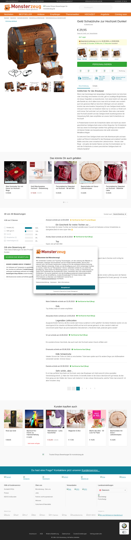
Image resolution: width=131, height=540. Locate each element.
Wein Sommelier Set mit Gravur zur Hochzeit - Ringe (14, 188)
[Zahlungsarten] (65, 478)
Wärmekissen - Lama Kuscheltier (54, 432)
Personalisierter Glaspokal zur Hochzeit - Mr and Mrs (65, 187)
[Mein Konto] (122, 7)
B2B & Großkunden (10, 497)
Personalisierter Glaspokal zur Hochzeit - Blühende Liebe (115, 188)
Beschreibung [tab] (84, 86)
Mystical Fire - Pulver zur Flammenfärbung (33, 433)
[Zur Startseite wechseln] (22, 7)
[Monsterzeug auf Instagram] (53, 526)
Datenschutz (66, 534)
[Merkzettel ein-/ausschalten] (61, 77)
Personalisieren (102, 64)
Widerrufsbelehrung (52, 534)
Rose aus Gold (11, 431)
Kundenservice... (91, 470)
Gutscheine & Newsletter (43, 504)
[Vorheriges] (6, 49)
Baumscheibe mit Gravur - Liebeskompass (90, 187)
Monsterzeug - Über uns (43, 489)
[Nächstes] (62, 49)
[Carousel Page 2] (65, 202)
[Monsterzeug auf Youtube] (78, 526)
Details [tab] (95, 86)
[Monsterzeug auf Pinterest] (70, 526)
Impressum (33, 534)
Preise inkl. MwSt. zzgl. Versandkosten (87, 33)
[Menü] (127, 523)
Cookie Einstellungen (80, 534)
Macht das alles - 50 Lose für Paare (96, 432)
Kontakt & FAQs (9, 489)
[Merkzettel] (116, 7)
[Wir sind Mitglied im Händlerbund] (110, 515)
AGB (41, 534)
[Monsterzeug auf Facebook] (61, 526)
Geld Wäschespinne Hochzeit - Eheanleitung (39, 187)
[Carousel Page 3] (67, 202)
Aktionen (38, 500)
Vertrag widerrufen (96, 534)
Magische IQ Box (74, 431)
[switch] (124, 532)
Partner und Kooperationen (44, 497)
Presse (6, 493)
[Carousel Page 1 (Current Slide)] (63, 202)
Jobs (37, 493)
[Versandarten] (81, 491)
